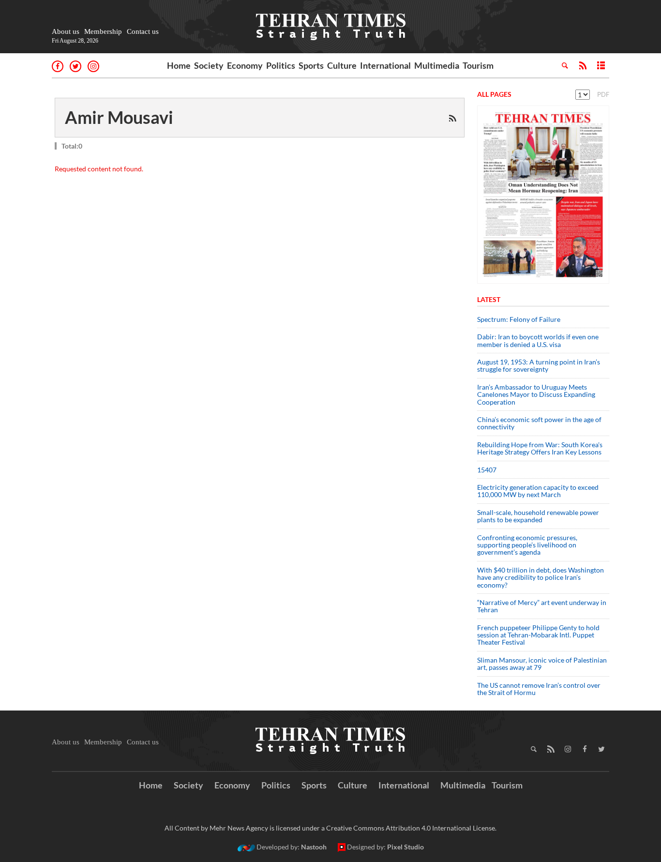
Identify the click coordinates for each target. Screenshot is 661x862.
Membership (103, 31)
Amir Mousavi (119, 117)
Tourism (478, 65)
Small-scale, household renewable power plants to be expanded (538, 516)
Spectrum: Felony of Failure (518, 319)
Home (179, 65)
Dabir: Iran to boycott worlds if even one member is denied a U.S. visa (538, 340)
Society (209, 65)
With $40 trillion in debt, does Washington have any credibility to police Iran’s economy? (540, 577)
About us (65, 31)
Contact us (143, 31)
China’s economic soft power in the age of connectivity (539, 423)
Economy (245, 65)
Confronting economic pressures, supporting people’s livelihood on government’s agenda (527, 545)
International (385, 65)
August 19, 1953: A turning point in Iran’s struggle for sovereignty (538, 365)
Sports (311, 65)
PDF (603, 94)
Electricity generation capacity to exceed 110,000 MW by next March (538, 491)
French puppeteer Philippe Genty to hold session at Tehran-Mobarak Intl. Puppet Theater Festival (538, 635)
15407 (486, 470)
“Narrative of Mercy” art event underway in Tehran (541, 606)
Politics (280, 65)
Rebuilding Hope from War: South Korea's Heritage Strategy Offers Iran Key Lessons (539, 448)
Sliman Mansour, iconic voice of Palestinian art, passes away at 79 (542, 663)
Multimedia (436, 65)
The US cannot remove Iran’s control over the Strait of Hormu (539, 688)
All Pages (494, 94)
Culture (342, 65)
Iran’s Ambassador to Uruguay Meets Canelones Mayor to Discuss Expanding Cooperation (536, 394)
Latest (488, 299)
